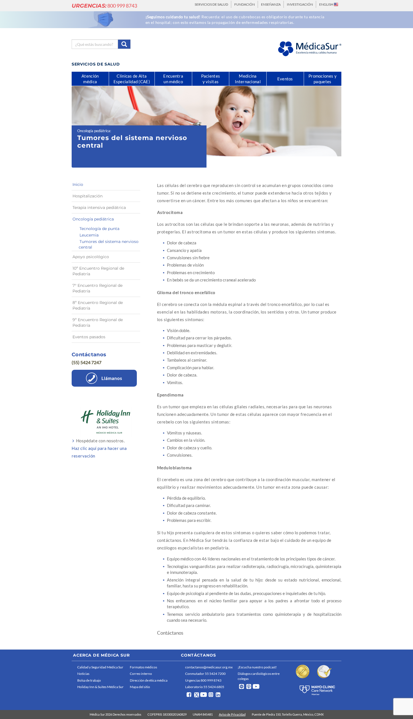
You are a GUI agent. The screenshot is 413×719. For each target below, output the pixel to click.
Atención (90, 78)
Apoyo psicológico (90, 256)
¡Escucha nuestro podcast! (257, 667)
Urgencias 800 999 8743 (203, 680)
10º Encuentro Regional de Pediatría (98, 271)
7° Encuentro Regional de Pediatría (97, 288)
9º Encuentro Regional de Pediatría (97, 322)
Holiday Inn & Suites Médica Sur (100, 687)
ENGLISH (326, 4)
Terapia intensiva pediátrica (99, 207)
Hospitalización (87, 196)
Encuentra (173, 78)
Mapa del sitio (140, 687)
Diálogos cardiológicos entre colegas (259, 675)
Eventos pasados (88, 336)
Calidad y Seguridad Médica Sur (100, 667)
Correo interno (141, 673)
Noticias (83, 673)
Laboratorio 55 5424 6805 (204, 687)
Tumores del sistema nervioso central (109, 244)
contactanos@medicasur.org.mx (209, 667)
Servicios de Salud (211, 4)
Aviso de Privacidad (232, 714)
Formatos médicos (143, 667)
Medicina (248, 78)
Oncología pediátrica (93, 131)
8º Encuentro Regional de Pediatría (97, 305)
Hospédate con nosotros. (99, 448)
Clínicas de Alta (132, 78)
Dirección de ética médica (148, 680)
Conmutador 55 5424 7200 (205, 673)
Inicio (77, 184)
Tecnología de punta (99, 228)
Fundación (244, 4)
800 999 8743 (104, 6)
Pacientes (210, 78)
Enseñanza (271, 4)
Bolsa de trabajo (89, 680)
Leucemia (89, 235)
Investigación (300, 4)
